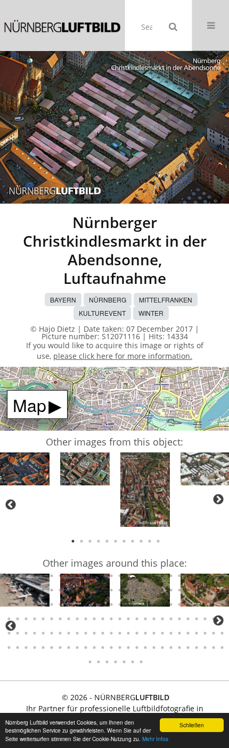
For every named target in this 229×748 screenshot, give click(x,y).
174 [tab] (154, 647)
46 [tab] (171, 575)
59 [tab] (60, 590)
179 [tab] (196, 647)
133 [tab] (26, 633)
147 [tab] (145, 633)
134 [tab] (34, 633)
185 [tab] (107, 662)
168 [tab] (102, 647)
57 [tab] (43, 590)
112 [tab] (68, 618)
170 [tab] (119, 647)
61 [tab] (77, 590)
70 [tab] (154, 590)
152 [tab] (188, 633)
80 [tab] (17, 604)
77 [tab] (213, 590)
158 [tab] (17, 647)
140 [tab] (85, 633)
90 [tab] (102, 604)
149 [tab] (162, 633)
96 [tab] (154, 604)
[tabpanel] (25, 470)
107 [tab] (26, 618)
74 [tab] (188, 590)
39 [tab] (111, 575)
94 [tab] (137, 604)
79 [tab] (9, 604)
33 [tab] (60, 575)
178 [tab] (188, 647)
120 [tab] (137, 618)
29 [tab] (26, 575)
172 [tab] (137, 647)
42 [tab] (137, 575)
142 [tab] (102, 633)
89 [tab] (94, 604)
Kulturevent (102, 312)
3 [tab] (90, 541)
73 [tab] (179, 590)
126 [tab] (188, 618)
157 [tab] (9, 647)
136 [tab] (51, 633)
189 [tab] (141, 662)
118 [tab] (119, 618)
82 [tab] (34, 604)
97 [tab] (162, 604)
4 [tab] (98, 541)
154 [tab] (205, 633)
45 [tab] (162, 575)
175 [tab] (162, 647)
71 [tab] (162, 590)
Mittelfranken (165, 299)
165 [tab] (77, 647)
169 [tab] (111, 647)
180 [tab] (205, 647)
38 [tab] (102, 575)
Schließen (191, 725)
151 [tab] (179, 633)
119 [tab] (128, 618)
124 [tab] (171, 618)
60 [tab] (68, 590)
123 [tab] (162, 618)
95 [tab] (145, 604)
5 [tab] (107, 541)
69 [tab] (145, 590)
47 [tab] (179, 575)
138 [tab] (68, 633)
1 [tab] (73, 541)
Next (218, 499)
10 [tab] (149, 541)
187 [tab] (124, 662)
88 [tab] (85, 604)
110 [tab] (51, 618)
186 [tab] (115, 662)
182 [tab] (222, 647)
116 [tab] (102, 618)
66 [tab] (119, 590)
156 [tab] (222, 633)
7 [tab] (124, 541)
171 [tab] (128, 647)
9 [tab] (141, 541)
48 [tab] (188, 575)
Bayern (63, 299)
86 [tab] (68, 604)
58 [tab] (51, 590)
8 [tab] (132, 541)
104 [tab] (222, 604)
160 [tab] (34, 647)
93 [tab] (128, 604)
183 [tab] (90, 662)
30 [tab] (34, 575)
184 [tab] (98, 662)
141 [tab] (94, 633)
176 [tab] (171, 647)
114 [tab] (85, 618)
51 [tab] (213, 575)
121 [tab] (145, 618)
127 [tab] (196, 618)
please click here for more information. (122, 356)
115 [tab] (94, 618)
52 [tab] (222, 575)
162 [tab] (51, 647)
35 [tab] (77, 575)
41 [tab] (128, 575)
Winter (150, 312)
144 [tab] (119, 633)
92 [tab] (119, 604)
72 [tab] (171, 590)
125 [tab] (179, 618)
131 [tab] (9, 633)
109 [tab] (43, 618)
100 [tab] (188, 604)
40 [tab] (119, 575)
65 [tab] (111, 590)
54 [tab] (17, 590)
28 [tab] (17, 575)
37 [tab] (94, 575)
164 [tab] (68, 647)
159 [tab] (26, 647)
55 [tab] (26, 590)
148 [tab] (154, 633)
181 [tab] (213, 647)
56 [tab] (34, 590)
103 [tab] (213, 604)
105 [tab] (9, 618)
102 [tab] (205, 604)
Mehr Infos (155, 739)
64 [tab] (102, 590)
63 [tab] (94, 590)
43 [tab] (145, 575)
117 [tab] (111, 618)
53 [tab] (9, 590)
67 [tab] (128, 590)
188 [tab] (132, 662)
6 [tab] (115, 541)
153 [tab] (196, 633)
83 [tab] (43, 604)
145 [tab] (128, 633)
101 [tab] (196, 604)
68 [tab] (137, 590)
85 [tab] (60, 604)
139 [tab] (77, 633)
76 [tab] (205, 590)
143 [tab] (111, 633)
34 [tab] (68, 575)
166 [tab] (85, 647)
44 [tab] (154, 575)
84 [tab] (51, 604)
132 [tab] (17, 633)
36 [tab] (85, 575)
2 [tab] (81, 541)
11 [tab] (158, 541)
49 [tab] (196, 575)
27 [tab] (9, 575)
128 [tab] (205, 618)
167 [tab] (94, 647)
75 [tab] (196, 590)
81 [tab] (26, 604)
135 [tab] (43, 633)
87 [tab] (77, 604)
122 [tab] (154, 618)
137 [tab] (60, 633)
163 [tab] (60, 647)
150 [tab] (171, 633)
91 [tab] (111, 604)
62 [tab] (85, 590)
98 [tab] (171, 604)
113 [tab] (77, 618)
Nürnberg (107, 299)
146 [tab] (137, 633)
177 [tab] (179, 647)
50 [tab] (205, 575)
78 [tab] (222, 590)
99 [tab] (179, 604)
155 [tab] (213, 633)
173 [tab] (145, 647)
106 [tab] (17, 618)
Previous (10, 504)
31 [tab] (43, 575)
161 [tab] (43, 647)
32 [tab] (51, 575)
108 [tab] (34, 618)
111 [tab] (60, 618)
